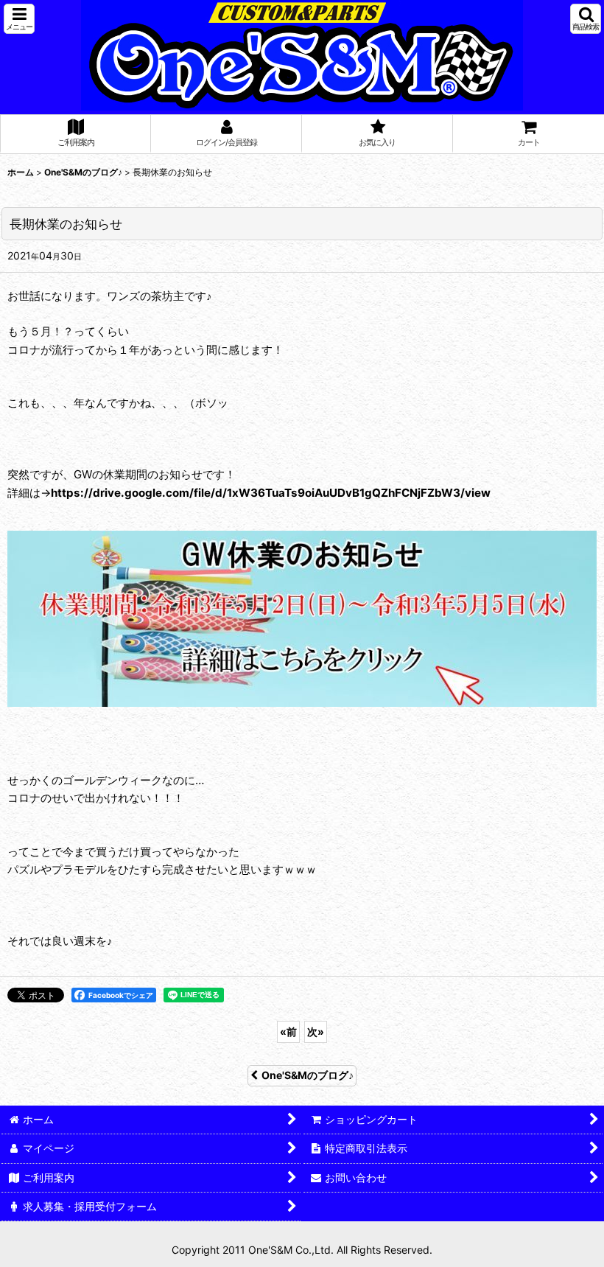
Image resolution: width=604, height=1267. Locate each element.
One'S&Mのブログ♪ (307, 1075)
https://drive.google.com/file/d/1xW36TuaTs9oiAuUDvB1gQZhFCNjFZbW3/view (271, 493)
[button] (19, 19)
